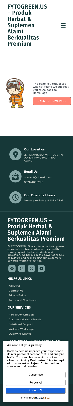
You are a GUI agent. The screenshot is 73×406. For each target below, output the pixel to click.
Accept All (35, 390)
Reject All (36, 382)
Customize (36, 375)
